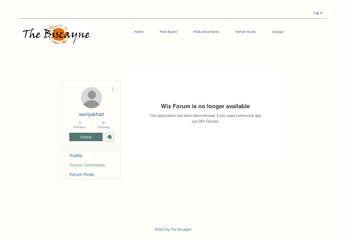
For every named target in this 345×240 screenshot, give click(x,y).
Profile (75, 155)
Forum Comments (87, 165)
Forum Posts (81, 174)
